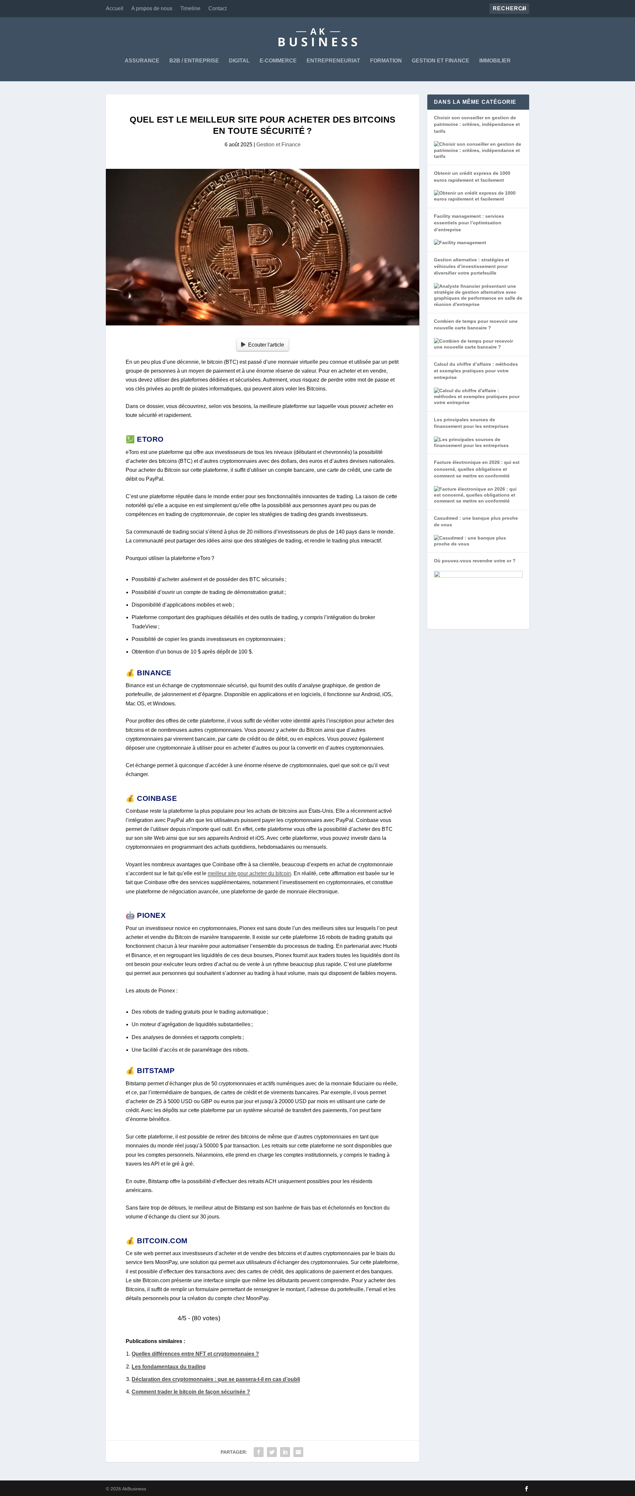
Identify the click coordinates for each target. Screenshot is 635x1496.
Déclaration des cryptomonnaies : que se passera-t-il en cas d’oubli (216, 1379)
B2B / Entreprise (194, 60)
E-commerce (278, 60)
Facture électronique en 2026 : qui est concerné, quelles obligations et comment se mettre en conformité (477, 469)
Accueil (114, 8)
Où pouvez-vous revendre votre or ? (475, 560)
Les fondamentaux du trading (169, 1366)
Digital (239, 60)
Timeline (190, 8)
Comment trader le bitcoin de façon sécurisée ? (191, 1392)
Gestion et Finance (440, 60)
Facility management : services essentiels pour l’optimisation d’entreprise (469, 222)
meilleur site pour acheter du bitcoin (249, 873)
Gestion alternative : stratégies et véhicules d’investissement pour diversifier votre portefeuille (471, 266)
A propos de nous (151, 8)
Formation (386, 60)
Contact (217, 8)
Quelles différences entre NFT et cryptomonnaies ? (195, 1354)
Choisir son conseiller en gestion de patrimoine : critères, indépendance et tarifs (477, 124)
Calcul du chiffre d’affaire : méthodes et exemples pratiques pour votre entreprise (476, 370)
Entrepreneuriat (333, 60)
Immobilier (495, 60)
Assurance (142, 60)
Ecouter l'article (266, 345)
